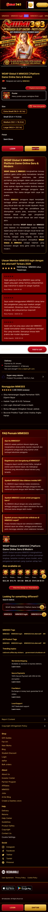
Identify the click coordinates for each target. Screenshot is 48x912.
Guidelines (6, 822)
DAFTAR (35, 907)
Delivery (5, 810)
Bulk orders (6, 764)
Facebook (10, 851)
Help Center (7, 818)
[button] (35, 576)
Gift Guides (6, 738)
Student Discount (9, 753)
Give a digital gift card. (26, 369)
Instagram (10, 847)
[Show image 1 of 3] (22, 67)
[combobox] (30, 5)
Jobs (4, 793)
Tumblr (9, 858)
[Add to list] (5, 572)
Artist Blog (6, 797)
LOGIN (12, 907)
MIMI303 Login (36, 16)
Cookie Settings (8, 837)
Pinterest (10, 862)
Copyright (6, 829)
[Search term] (30, 5)
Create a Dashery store (11, 801)
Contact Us (6, 833)
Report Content (8, 719)
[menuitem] (5, 16)
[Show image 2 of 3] (24, 67)
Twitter (9, 854)
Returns (5, 814)
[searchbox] (24, 607)
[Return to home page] (14, 5)
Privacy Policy (20, 878)
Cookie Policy (32, 878)
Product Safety (8, 826)
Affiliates (5, 785)
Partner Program (9, 782)
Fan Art (5, 742)
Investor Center (8, 778)
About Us (6, 774)
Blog (4, 749)
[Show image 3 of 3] (26, 67)
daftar (4, 761)
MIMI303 (5, 16)
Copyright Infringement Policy (14, 726)
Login (4, 757)
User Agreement (8, 878)
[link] (8, 614)
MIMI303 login (19, 16)
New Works (6, 745)
